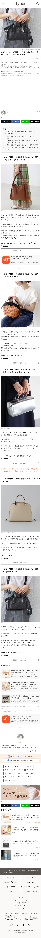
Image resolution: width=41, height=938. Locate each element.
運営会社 (35, 918)
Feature (10, 891)
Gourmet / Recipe (10, 882)
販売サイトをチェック (20, 250)
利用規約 (7, 916)
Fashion (10, 877)
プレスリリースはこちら (10, 913)
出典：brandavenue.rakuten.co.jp (31, 49)
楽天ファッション (11, 780)
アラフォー (9, 773)
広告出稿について (32, 913)
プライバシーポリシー (29, 916)
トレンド (19, 766)
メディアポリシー (16, 916)
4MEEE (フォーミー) (12, 920)
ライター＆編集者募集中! (27, 920)
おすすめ (21, 777)
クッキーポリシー (7, 918)
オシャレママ (19, 770)
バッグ (8, 770)
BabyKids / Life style (30, 886)
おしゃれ (29, 766)
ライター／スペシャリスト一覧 (22, 918)
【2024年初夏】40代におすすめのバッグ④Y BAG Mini (22, 145)
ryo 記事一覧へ (32, 751)
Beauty (31, 877)
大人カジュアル (30, 773)
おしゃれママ (10, 777)
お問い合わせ (22, 913)
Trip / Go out (10, 886)
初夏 (19, 773)
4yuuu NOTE (31, 891)
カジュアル (31, 770)
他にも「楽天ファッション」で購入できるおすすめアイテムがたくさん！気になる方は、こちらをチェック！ (20, 471)
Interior (30, 882)
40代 (31, 777)
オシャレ (8, 766)
